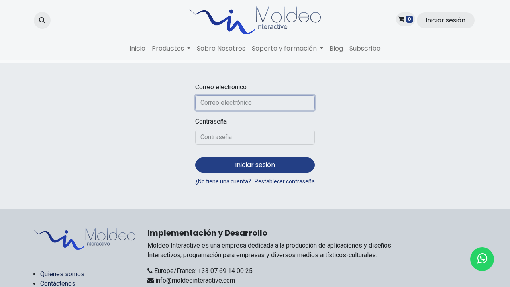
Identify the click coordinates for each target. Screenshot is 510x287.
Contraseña (211, 121)
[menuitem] (137, 49)
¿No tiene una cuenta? (223, 181)
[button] (42, 20)
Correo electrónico (221, 87)
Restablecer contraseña (285, 181)
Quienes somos (62, 274)
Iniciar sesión (445, 20)
